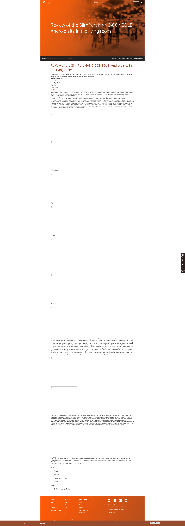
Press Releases (121, 58)
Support (182, 261)
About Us (88, 2)
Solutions (62, 2)
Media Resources (138, 58)
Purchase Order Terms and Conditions (117, 507)
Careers (96, 2)
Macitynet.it (53, 89)
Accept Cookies (155, 523)
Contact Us (182, 257)
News (127, 58)
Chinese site (183, 269)
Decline (164, 523)
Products (70, 2)
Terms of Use (111, 504)
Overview (113, 58)
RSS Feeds (82, 513)
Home (43, 58)
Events (131, 58)
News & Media (105, 2)
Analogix (53, 499)
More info (42, 523)
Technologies (79, 2)
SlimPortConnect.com (56, 510)
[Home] (46, 2)
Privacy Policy (111, 512)
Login (183, 265)
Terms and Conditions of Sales (116, 509)
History (67, 502)
